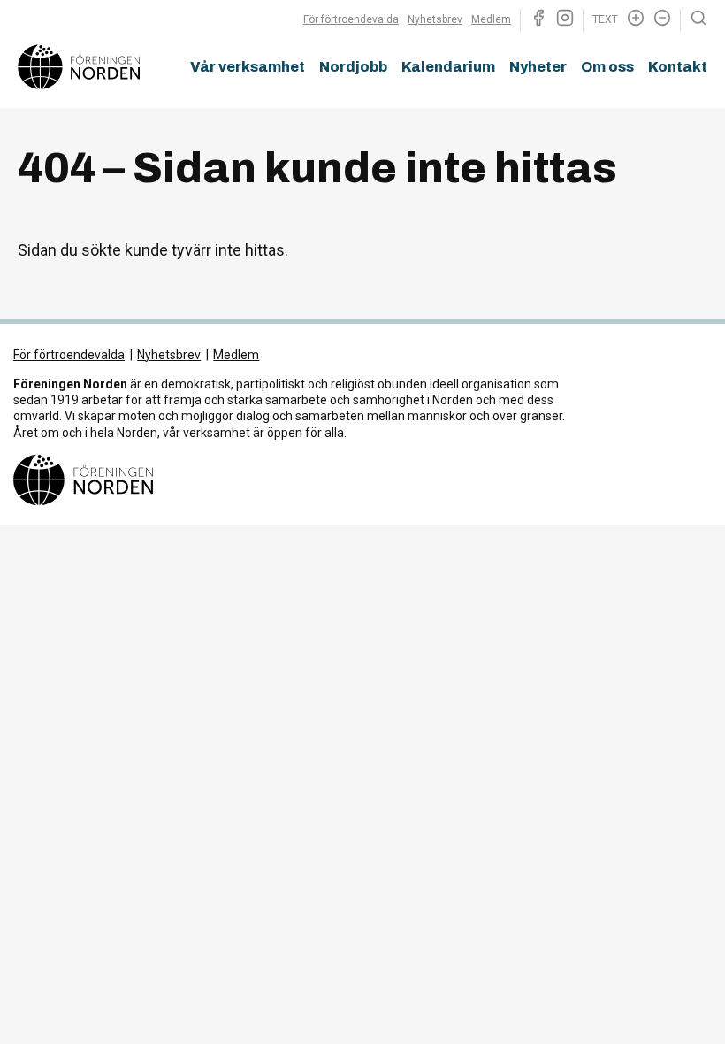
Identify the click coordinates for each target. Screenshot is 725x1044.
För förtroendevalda (351, 19)
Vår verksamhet (247, 66)
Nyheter (538, 66)
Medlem (491, 19)
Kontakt (677, 66)
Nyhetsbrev (435, 19)
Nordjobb (353, 66)
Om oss (607, 66)
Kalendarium (448, 66)
